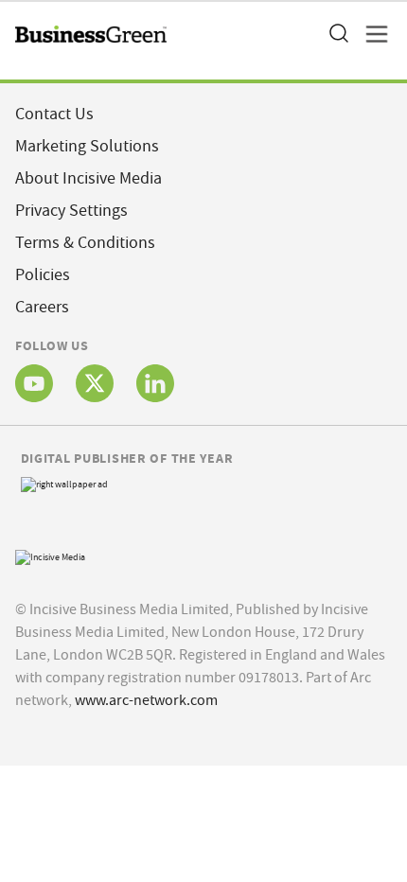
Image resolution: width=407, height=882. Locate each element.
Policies (42, 275)
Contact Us (54, 114)
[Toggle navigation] (371, 34)
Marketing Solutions (87, 146)
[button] (338, 34)
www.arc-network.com (146, 700)
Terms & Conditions (85, 243)
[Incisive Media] (50, 555)
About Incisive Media (88, 178)
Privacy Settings (71, 210)
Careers (42, 307)
